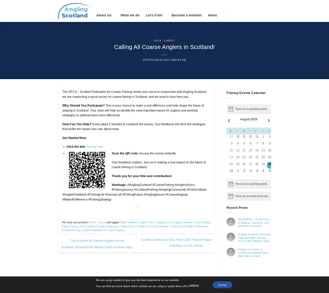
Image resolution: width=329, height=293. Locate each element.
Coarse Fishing (69, 226)
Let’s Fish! (154, 15)
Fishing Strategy (159, 226)
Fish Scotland (87, 226)
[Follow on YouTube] (268, 15)
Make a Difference (198, 226)
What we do (130, 15)
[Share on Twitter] (131, 212)
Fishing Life (142, 226)
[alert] (249, 109)
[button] (230, 15)
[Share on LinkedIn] (141, 212)
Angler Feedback (128, 222)
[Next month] (269, 120)
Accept (222, 284)
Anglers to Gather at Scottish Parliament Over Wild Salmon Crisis (253, 253)
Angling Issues (164, 222)
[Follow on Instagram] (258, 15)
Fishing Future (127, 226)
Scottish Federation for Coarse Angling (102, 230)
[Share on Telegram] (145, 212)
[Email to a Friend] (136, 212)
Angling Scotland (183, 222)
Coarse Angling (202, 222)
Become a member (187, 15)
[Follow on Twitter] (263, 15)
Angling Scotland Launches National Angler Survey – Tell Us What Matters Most (254, 237)
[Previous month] (229, 120)
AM (184, 60)
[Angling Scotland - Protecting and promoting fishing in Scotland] (74, 11)
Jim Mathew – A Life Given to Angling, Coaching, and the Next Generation (254, 222)
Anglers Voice (147, 222)
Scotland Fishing (70, 230)
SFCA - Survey (164, 40)
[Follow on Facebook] (253, 15)
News (212, 15)
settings (194, 285)
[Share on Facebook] (127, 212)
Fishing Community (106, 226)
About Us (104, 15)
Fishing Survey (178, 226)
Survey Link (95, 146)
